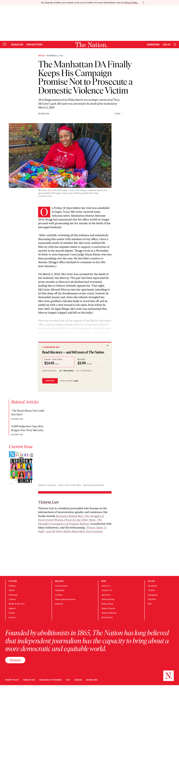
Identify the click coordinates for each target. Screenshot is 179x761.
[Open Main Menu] (5, 44)
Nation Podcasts (109, 613)
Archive (59, 595)
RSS (150, 604)
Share (117, 114)
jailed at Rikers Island (59, 324)
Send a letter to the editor (69, 485)
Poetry (12, 613)
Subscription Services (65, 599)
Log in (76, 381)
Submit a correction (47, 485)
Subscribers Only (52, 347)
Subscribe (153, 44)
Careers (78, 680)
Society (41, 55)
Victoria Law (43, 113)
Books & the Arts (17, 604)
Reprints (59, 604)
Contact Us (106, 590)
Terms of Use (29, 680)
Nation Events (108, 599)
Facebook (152, 586)
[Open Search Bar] (174, 44)
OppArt (12, 608)
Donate (15, 660)
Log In (166, 44)
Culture (12, 599)
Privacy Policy (131, 2)
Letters (12, 617)
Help (68, 680)
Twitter (151, 590)
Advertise (105, 595)
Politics (12, 586)
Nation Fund (91, 680)
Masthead (59, 590)
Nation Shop (107, 604)
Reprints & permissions (93, 485)
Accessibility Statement (50, 680)
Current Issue (61, 586)
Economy (13, 595)
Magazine (17, 44)
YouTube (152, 599)
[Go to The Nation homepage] (91, 44)
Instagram (152, 595)
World (11, 590)
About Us (105, 586)
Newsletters (34, 44)
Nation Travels (108, 608)
